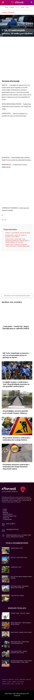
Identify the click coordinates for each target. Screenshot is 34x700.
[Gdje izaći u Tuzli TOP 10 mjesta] (5, 560)
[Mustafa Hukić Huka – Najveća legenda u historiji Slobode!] (5, 625)
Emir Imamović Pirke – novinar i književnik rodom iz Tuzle (19, 652)
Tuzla (7, 160)
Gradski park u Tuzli (16, 567)
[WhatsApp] (17, 40)
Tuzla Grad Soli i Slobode (17, 595)
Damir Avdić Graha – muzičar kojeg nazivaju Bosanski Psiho (20, 642)
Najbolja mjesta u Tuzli (16, 548)
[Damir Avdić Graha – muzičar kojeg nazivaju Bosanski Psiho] (5, 644)
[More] (29, 40)
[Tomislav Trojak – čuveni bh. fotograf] (5, 615)
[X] (9, 40)
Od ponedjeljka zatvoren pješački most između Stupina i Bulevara (15, 412)
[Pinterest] (25, 40)
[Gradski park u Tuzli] (5, 569)
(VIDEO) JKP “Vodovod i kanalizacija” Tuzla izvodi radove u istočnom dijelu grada (17, 245)
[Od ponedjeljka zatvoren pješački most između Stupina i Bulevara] (17, 399)
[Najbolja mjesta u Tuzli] (5, 550)
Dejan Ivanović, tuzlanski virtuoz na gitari (21, 632)
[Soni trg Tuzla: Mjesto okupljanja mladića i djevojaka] (5, 579)
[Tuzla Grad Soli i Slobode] (5, 598)
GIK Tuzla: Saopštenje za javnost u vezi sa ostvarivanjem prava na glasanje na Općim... (16, 355)
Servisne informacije (8, 12)
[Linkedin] (21, 40)
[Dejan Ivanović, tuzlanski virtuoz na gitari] (5, 634)
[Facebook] (5, 40)
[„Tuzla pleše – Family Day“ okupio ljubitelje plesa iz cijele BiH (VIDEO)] (17, 315)
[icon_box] (8, 525)
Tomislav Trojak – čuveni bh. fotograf (20, 613)
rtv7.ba (4, 220)
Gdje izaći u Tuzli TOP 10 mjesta (19, 557)
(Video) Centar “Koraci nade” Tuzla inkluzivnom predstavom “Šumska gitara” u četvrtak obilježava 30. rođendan (17, 240)
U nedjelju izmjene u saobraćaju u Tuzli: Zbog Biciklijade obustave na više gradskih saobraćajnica (16, 384)
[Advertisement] (17, 60)
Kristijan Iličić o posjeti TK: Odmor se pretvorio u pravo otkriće (16, 235)
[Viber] (13, 40)
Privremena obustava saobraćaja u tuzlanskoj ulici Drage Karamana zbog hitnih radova (16, 467)
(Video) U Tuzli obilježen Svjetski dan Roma (17, 232)
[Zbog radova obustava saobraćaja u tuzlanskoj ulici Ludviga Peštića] (17, 426)
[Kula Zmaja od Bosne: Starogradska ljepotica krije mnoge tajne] (5, 588)
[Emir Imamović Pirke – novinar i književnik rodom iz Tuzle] (5, 653)
